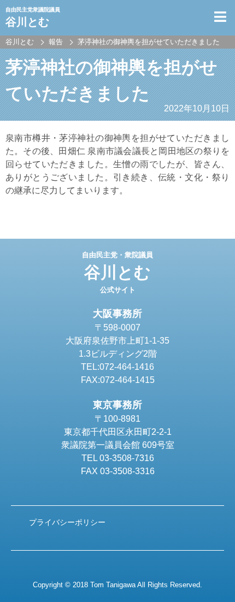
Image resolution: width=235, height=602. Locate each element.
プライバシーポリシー (67, 522)
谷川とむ (117, 272)
